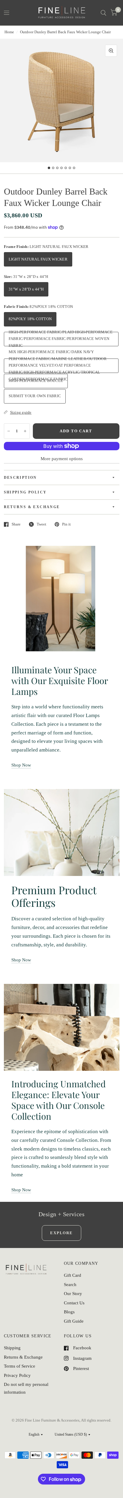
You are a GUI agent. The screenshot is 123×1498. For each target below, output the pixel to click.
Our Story (73, 1293)
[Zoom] (111, 51)
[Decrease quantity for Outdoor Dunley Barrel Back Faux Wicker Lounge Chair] (8, 431)
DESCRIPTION (20, 477)
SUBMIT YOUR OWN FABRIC (35, 396)
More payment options (62, 458)
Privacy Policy (17, 1375)
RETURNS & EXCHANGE (32, 507)
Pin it (66, 524)
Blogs (69, 1311)
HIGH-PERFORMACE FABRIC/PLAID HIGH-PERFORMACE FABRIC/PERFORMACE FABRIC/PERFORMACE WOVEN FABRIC (61, 339)
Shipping (12, 1347)
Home (9, 32)
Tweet (41, 524)
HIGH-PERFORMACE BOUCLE (36, 380)
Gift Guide (74, 1321)
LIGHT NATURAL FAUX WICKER (38, 259)
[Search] (103, 12)
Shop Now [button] (21, 765)
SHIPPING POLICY (25, 492)
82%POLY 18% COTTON (30, 319)
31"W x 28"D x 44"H (26, 289)
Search (70, 1284)
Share (16, 524)
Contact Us (74, 1302)
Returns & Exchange (23, 1357)
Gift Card (72, 1275)
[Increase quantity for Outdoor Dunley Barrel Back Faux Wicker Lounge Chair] (25, 431)
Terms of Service (19, 1366)
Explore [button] (61, 1233)
